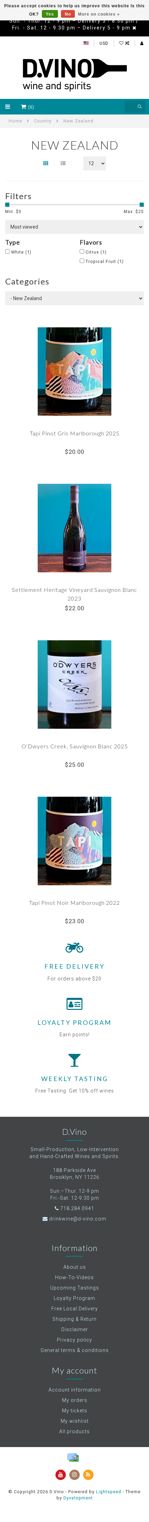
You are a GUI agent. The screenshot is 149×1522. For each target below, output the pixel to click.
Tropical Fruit (105, 261)
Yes (50, 14)
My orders (74, 1400)
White (21, 252)
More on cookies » (99, 14)
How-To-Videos (74, 1277)
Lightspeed (108, 1491)
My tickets (74, 1410)
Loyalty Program (74, 1298)
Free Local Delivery (74, 1308)
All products (74, 1431)
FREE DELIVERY (74, 966)
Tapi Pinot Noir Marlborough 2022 (74, 902)
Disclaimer (74, 1329)
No (68, 14)
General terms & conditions (75, 1350)
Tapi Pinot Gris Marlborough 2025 (75, 433)
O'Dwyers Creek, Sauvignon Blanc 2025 (74, 746)
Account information (75, 1390)
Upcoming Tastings (74, 1288)
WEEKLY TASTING (74, 1078)
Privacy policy (74, 1340)
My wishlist (75, 1421)
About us (74, 1267)
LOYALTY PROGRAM (74, 1022)
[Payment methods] (72, 1457)
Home (15, 121)
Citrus (96, 252)
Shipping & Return (74, 1319)
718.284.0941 (77, 1208)
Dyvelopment (78, 1497)
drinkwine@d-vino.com (77, 1219)
